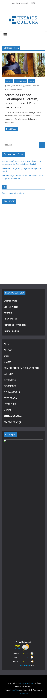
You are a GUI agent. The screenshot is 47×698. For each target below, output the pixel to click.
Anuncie (8, 312)
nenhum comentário (14, 90)
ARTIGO (8, 349)
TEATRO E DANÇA (12, 422)
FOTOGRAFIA (10, 398)
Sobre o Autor (11, 306)
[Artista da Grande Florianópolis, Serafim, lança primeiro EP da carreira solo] (23, 65)
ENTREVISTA (10, 380)
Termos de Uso (11, 330)
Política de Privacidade (15, 324)
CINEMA (7, 362)
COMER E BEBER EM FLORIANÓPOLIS (21, 368)
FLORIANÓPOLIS (20, 81)
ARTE (6, 343)
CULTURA (9, 81)
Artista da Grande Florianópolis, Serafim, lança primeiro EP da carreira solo (21, 101)
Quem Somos (10, 300)
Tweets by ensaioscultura (13, 193)
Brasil (6, 355)
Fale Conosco (10, 318)
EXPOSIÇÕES (10, 386)
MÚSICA (31, 81)
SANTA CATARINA (13, 416)
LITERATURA (10, 404)
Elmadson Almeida (32, 86)
